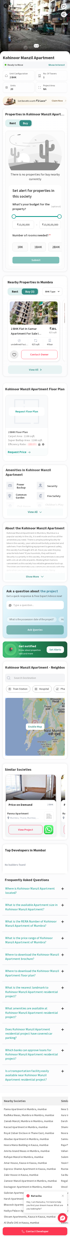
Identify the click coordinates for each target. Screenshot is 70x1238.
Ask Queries (35, 629)
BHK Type (50, 291)
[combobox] (38, 678)
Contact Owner (39, 354)
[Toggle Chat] (62, 1218)
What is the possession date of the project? (31, 619)
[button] (28, 444)
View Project (25, 829)
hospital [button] (44, 689)
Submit (36, 260)
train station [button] (20, 689)
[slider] (14, 216)
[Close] (62, 1196)
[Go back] (6, 5)
